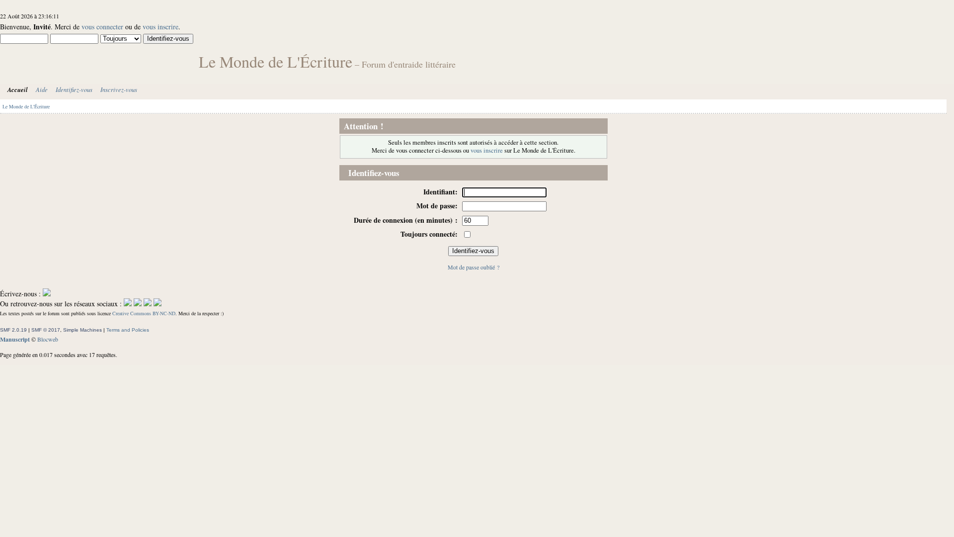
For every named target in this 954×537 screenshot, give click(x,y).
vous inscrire (160, 26)
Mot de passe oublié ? (473, 267)
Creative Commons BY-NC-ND (143, 313)
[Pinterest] (157, 303)
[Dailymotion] (148, 303)
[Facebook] (128, 303)
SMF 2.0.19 (13, 330)
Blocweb (47, 339)
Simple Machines (82, 330)
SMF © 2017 (45, 330)
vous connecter (102, 26)
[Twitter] (138, 303)
